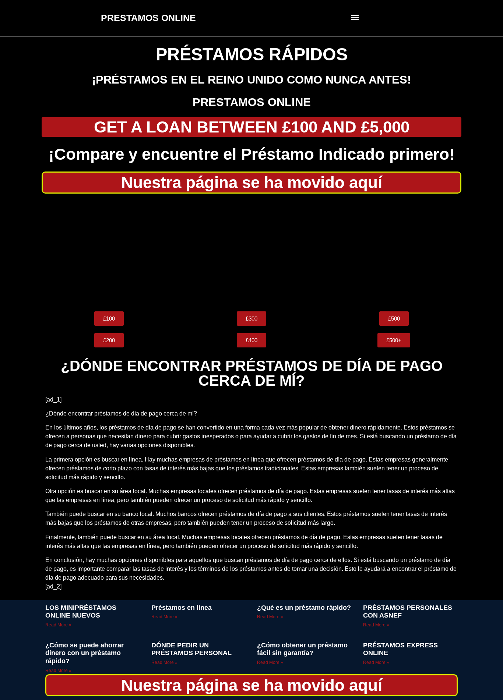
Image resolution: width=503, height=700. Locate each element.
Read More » (58, 624)
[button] (355, 17)
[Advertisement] (251, 252)
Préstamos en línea (181, 607)
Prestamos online (252, 102)
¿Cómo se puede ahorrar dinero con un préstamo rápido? (84, 653)
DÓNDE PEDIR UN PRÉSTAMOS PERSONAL (191, 649)
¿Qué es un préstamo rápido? (304, 607)
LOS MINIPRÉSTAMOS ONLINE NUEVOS (80, 611)
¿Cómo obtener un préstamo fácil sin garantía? (302, 649)
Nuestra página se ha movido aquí (251, 182)
